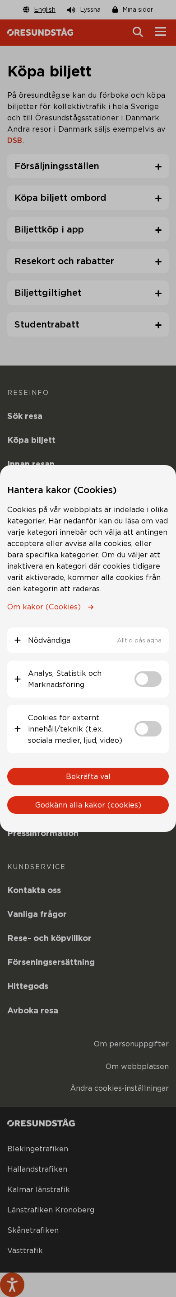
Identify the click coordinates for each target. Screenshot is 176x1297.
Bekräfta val (88, 776)
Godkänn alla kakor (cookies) (88, 805)
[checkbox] (148, 679)
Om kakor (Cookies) (44, 607)
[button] (88, 640)
